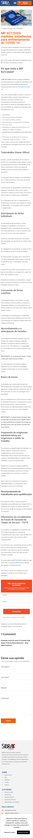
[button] (15, 3)
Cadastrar (16, 611)
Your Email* (5, 677)
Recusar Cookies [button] (9, 832)
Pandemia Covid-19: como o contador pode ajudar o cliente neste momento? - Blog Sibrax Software (15, 643)
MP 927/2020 (17, 560)
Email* (5, 601)
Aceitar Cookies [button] (23, 832)
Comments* (5, 698)
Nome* (5, 595)
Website (3, 688)
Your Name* (5, 667)
